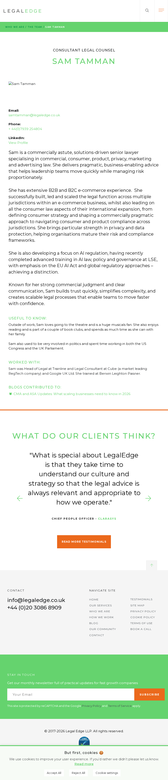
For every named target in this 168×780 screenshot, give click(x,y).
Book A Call (141, 629)
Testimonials (141, 599)
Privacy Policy (143, 611)
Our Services (100, 605)
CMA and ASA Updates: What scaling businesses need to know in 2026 (72, 394)
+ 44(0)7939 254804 (25, 129)
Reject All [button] (78, 773)
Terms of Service (120, 706)
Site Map (137, 605)
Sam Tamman (55, 27)
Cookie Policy (142, 617)
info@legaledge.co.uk (36, 600)
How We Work (101, 617)
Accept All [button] (54, 773)
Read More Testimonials (84, 541)
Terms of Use (141, 623)
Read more (84, 764)
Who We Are (14, 27)
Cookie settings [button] (107, 773)
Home (94, 599)
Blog (93, 623)
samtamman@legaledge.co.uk (34, 115)
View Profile (18, 143)
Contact (96, 635)
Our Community (102, 629)
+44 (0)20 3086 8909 (34, 607)
